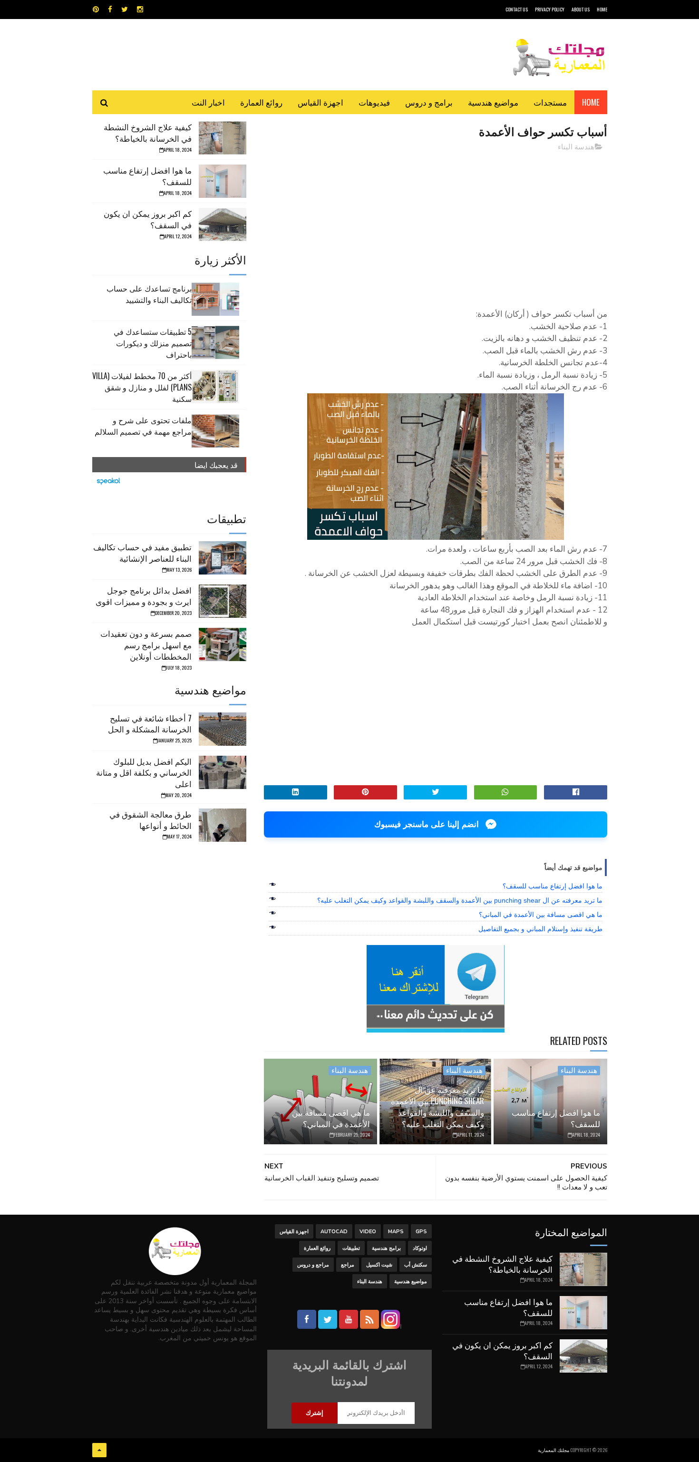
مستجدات (550, 102)
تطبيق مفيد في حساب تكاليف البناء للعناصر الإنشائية (142, 552)
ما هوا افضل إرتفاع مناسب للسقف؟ (552, 886)
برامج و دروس (429, 102)
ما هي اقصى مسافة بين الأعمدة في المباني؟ (540, 914)
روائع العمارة (261, 102)
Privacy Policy (549, 9)
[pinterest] (95, 9)
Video (367, 1231)
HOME (602, 9)
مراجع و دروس (313, 1264)
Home (591, 102)
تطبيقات (351, 1248)
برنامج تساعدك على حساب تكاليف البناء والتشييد (149, 294)
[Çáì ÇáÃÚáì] (99, 1450)
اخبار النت (208, 102)
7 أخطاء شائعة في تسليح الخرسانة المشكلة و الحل (150, 723)
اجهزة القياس (320, 102)
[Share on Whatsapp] (505, 792)
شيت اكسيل (379, 1264)
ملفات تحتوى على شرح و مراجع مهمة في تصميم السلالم (143, 425)
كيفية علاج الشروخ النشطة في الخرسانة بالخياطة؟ (148, 132)
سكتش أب (415, 1264)
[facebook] (110, 9)
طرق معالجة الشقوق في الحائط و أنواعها (150, 819)
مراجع (347, 1264)
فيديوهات (374, 102)
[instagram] (140, 9)
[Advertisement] (435, 225)
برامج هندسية (386, 1248)
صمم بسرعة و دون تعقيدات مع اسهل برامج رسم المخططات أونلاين (146, 644)
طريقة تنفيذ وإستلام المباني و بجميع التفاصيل (540, 929)
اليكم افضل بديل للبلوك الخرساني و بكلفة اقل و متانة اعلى (144, 772)
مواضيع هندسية (493, 102)
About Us (581, 9)
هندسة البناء (576, 147)
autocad (334, 1231)
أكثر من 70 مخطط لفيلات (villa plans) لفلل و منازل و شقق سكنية (142, 387)
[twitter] (124, 9)
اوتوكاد (420, 1248)
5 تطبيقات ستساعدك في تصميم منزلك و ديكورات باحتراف (153, 343)
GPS (421, 1231)
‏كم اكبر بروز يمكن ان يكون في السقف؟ (148, 219)
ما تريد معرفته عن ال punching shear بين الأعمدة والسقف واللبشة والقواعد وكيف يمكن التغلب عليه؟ (459, 900)
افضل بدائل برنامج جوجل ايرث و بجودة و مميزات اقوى (144, 595)
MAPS (396, 1231)
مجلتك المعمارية (553, 1449)
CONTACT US (516, 9)
